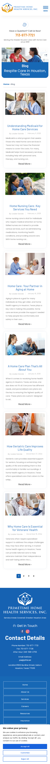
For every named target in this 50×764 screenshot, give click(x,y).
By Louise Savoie (16, 133)
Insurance (25, 720)
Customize (25, 753)
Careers (25, 706)
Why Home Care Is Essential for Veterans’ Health (25, 528)
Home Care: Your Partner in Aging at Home (25, 287)
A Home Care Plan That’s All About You (25, 367)
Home (6, 84)
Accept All (25, 746)
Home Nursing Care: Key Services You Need (25, 207)
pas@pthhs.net (25, 660)
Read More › (25, 163)
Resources (25, 713)
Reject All (25, 759)
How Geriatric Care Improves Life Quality (25, 448)
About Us (25, 692)
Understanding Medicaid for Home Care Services (25, 127)
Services (25, 699)
